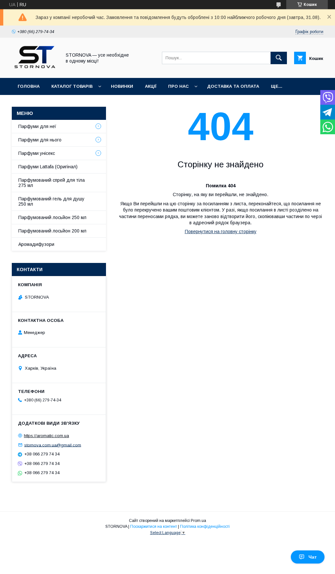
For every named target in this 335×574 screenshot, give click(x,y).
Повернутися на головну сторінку (220, 231)
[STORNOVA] (35, 69)
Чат (313, 557)
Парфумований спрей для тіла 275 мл (51, 182)
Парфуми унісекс (36, 153)
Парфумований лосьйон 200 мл (52, 230)
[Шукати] (279, 58)
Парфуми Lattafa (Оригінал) (48, 166)
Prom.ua (198, 520)
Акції (150, 86)
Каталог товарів (72, 86)
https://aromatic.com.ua (46, 435)
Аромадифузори (36, 244)
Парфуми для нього (40, 139)
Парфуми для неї (37, 126)
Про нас (178, 86)
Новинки (122, 86)
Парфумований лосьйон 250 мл (52, 217)
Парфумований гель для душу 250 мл (51, 201)
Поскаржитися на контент (153, 526)
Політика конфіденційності (205, 526)
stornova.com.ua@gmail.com (52, 444)
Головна (29, 86)
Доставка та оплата (233, 86)
